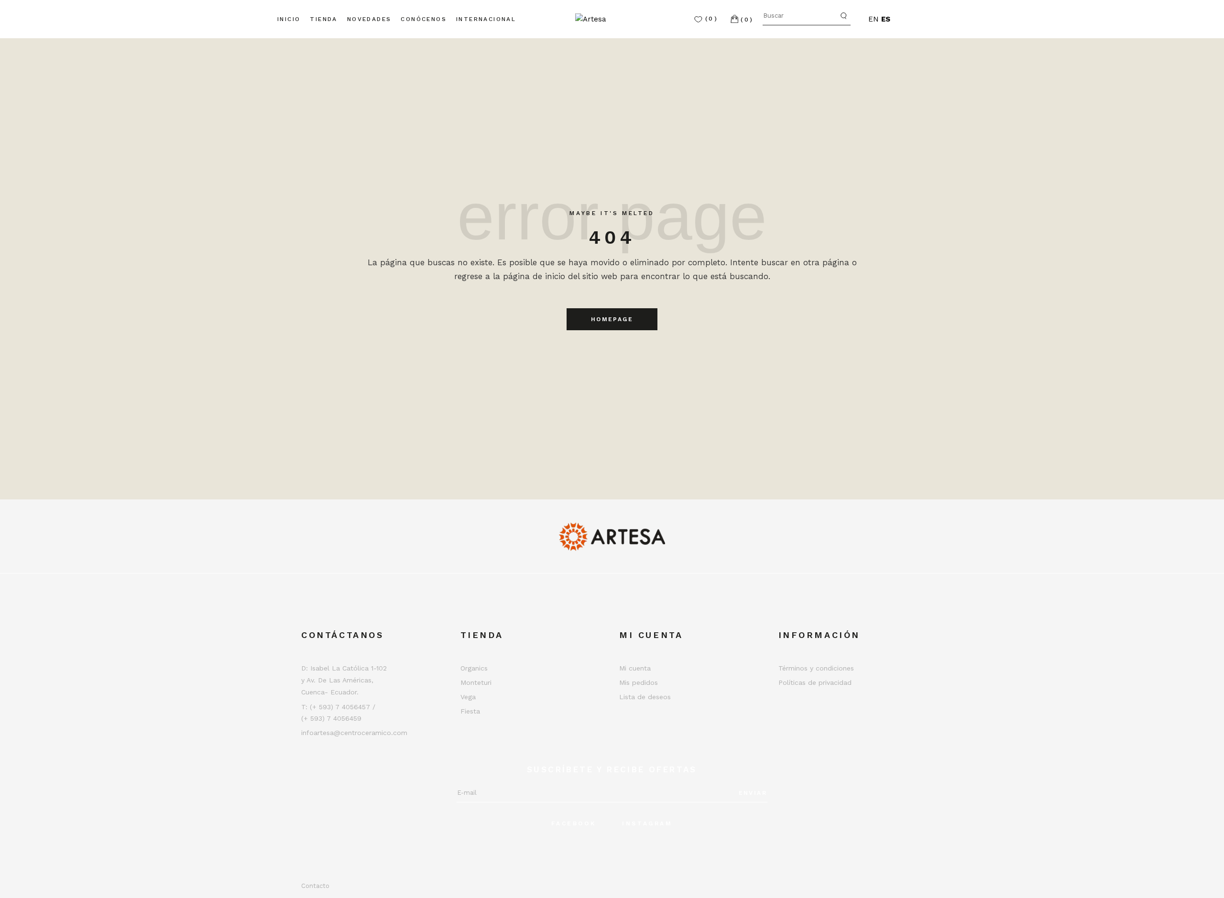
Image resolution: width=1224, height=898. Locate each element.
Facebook (573, 823)
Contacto (315, 885)
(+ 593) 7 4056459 (331, 718)
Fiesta (470, 711)
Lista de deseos (645, 697)
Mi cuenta (635, 668)
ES (885, 19)
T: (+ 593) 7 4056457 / (338, 707)
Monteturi (476, 682)
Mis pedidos (638, 682)
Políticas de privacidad (815, 682)
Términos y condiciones (816, 668)
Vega (468, 697)
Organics (474, 668)
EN (873, 19)
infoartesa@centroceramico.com (354, 732)
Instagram (647, 823)
